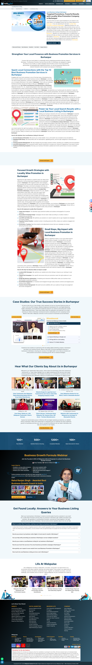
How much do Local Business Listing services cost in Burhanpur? (30, 552)
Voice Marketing (32, 622)
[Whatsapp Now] (2, 659)
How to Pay (66, 622)
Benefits (31, 47)
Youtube (23, 646)
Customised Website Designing (18, 610)
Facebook (13, 646)
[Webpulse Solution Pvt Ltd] (7, 3)
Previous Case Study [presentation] (17, 316)
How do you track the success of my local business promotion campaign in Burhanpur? (36, 544)
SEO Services (32, 610)
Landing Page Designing (17, 619)
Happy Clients (43, 47)
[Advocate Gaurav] (46, 382)
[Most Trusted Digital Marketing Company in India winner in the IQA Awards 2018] (40, 488)
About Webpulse (68, 608)
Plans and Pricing (16, 47)
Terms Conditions (68, 629)
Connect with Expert (44, 160)
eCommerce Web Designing (18, 613)
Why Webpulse (67, 611)
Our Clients (66, 613)
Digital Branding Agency (52, 614)
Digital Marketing (49, 3)
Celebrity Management (52, 624)
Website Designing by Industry (18, 616)
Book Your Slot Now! (17, 497)
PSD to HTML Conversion (17, 618)
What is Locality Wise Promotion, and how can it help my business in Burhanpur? (34, 524)
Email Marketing (32, 619)
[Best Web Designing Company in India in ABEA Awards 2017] (14, 488)
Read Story (29, 497)
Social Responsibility (68, 621)
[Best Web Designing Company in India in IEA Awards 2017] (21, 488)
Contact (88, 3)
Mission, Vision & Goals (69, 610)
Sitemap (66, 630)
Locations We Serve (68, 627)
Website (41, 3)
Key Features (25, 47)
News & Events (67, 618)
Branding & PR (59, 3)
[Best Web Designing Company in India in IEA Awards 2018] (27, 488)
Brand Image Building (51, 613)
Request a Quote (52, 43)
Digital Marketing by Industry (35, 627)
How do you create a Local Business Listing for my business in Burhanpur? (33, 541)
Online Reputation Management (54, 608)
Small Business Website (17, 608)
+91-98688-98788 (58, 1)
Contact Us (66, 624)
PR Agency (49, 610)
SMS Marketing (32, 621)
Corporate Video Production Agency (53, 618)
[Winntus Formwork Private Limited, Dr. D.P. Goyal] (23, 382)
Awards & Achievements (69, 616)
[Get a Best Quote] (2, 662)
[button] (63, 323)
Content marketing (33, 624)
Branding (66, 625)
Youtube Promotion (33, 614)
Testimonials (67, 614)
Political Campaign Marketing (35, 625)
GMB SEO (31, 611)
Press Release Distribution (52, 611)
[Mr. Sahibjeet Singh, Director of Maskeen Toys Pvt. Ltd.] (69, 382)
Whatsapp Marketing (33, 618)
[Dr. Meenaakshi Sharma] (69, 404)
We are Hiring (80, 1)
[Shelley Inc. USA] (23, 404)
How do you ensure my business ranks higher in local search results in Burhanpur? (35, 534)
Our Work (81, 3)
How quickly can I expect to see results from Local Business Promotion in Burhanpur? (36, 548)
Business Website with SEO (18, 611)
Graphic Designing (51, 625)
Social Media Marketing (34, 613)
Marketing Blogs (68, 619)
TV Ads (48, 621)
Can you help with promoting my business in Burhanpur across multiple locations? (35, 537)
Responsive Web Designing (18, 621)
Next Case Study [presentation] (74, 316)
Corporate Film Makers (52, 616)
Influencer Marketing (51, 622)
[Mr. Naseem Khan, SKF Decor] (46, 404)
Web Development (16, 614)
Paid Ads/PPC (32, 616)
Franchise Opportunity (70, 0)
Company (74, 3)
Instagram (18, 646)
